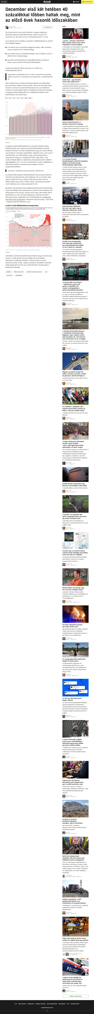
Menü (5, 1)
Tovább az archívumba (75, 996)
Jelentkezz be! (88, 1)
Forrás (8, 142)
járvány (11, 27)
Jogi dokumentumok (52, 1003)
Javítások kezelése (40, 1003)
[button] (8, 272)
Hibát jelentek (22, 1003)
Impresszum (30, 1003)
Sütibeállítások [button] (75, 1003)
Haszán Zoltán (12, 26)
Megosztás (48, 27)
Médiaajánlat (62, 1003)
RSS (68, 1003)
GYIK (16, 1003)
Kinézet (77, 1)
